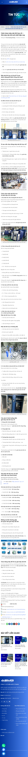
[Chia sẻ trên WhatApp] (7, 624)
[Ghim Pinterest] (16, 624)
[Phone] (3, 745)
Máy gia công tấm (20, 711)
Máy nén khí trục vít (20, 708)
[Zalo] (3, 749)
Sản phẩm (4, 713)
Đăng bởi (8, 37)
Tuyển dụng (5, 720)
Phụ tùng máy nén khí (21, 721)
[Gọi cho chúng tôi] (7, 702)
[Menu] (2, 2)
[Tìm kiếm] (26, 2)
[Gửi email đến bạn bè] (14, 624)
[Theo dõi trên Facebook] (2, 702)
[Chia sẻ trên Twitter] (12, 624)
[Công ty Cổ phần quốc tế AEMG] (13, 2)
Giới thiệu (4, 711)
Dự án (3, 715)
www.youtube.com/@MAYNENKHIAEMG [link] (16, 612)
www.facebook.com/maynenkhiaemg (16, 609)
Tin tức (7, 27)
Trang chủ (4, 708)
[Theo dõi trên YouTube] (9, 702)
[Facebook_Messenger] (3, 753)
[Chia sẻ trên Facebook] (9, 624)
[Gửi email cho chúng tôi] (4, 702)
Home (2, 27)
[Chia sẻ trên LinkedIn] (19, 624)
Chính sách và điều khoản (8, 732)
